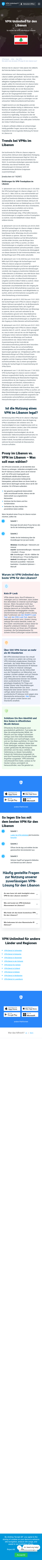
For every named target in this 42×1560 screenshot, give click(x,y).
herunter (13, 837)
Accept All (21, 1555)
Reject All (11, 1549)
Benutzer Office (28, 4)
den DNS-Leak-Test (19, 617)
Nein (31, 1033)
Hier (27, 696)
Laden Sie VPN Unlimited (19, 835)
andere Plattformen (21, 807)
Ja (26, 1033)
